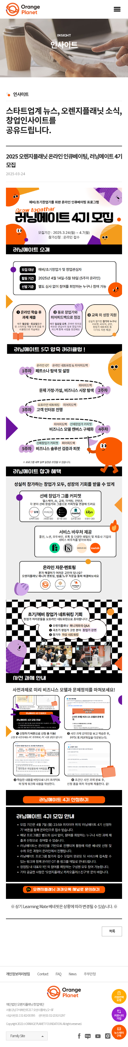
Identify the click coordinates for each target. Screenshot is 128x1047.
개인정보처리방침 (18, 974)
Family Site (17, 1036)
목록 (112, 931)
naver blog (88, 1036)
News (72, 974)
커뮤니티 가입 (119, 1014)
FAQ (58, 974)
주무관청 (90, 974)
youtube (98, 1036)
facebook (79, 1036)
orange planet (23, 9)
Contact (42, 974)
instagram (107, 1036)
